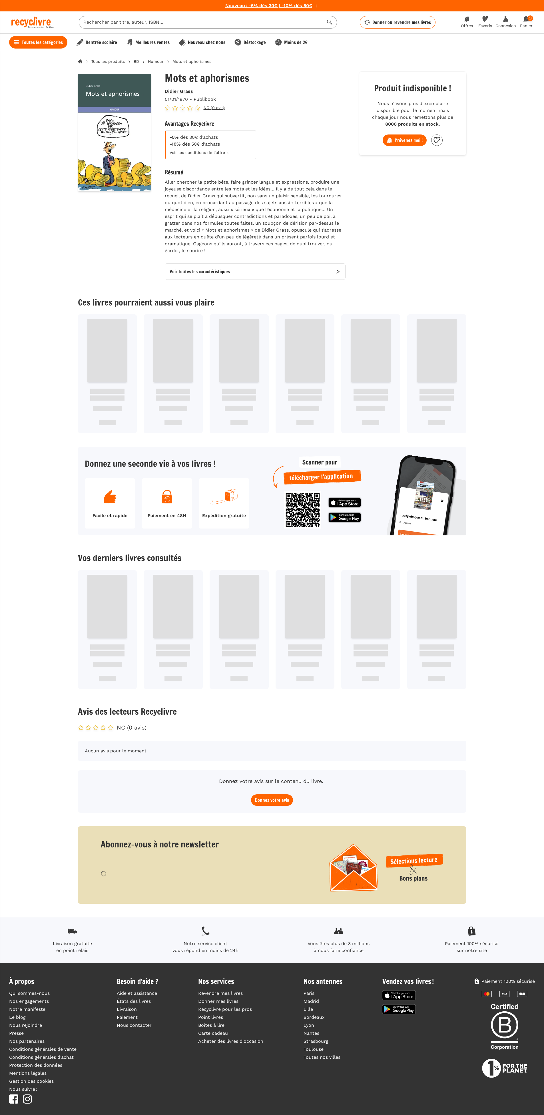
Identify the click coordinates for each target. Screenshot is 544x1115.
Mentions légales (28, 1073)
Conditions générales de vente (43, 1049)
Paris (309, 993)
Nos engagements (29, 1001)
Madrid (311, 1001)
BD (136, 61)
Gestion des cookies (31, 1081)
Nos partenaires (27, 1041)
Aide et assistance (137, 993)
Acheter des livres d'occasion (230, 1041)
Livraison (127, 1009)
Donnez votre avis (272, 800)
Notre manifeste (27, 1009)
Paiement (127, 1017)
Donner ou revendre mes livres (401, 22)
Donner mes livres (218, 1001)
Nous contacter (134, 1025)
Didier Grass (179, 91)
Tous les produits (108, 61)
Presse (16, 1033)
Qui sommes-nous (29, 993)
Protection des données (35, 1065)
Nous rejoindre (25, 1025)
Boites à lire (211, 1025)
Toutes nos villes (322, 1057)
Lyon (309, 1025)
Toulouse (314, 1049)
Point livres (210, 1017)
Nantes (311, 1033)
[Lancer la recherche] (330, 22)
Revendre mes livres (220, 993)
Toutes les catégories (42, 42)
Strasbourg (316, 1041)
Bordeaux (314, 1017)
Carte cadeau (213, 1033)
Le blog (17, 1017)
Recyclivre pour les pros (225, 1009)
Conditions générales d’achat (41, 1057)
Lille (308, 1009)
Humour (156, 61)
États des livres (134, 1001)
